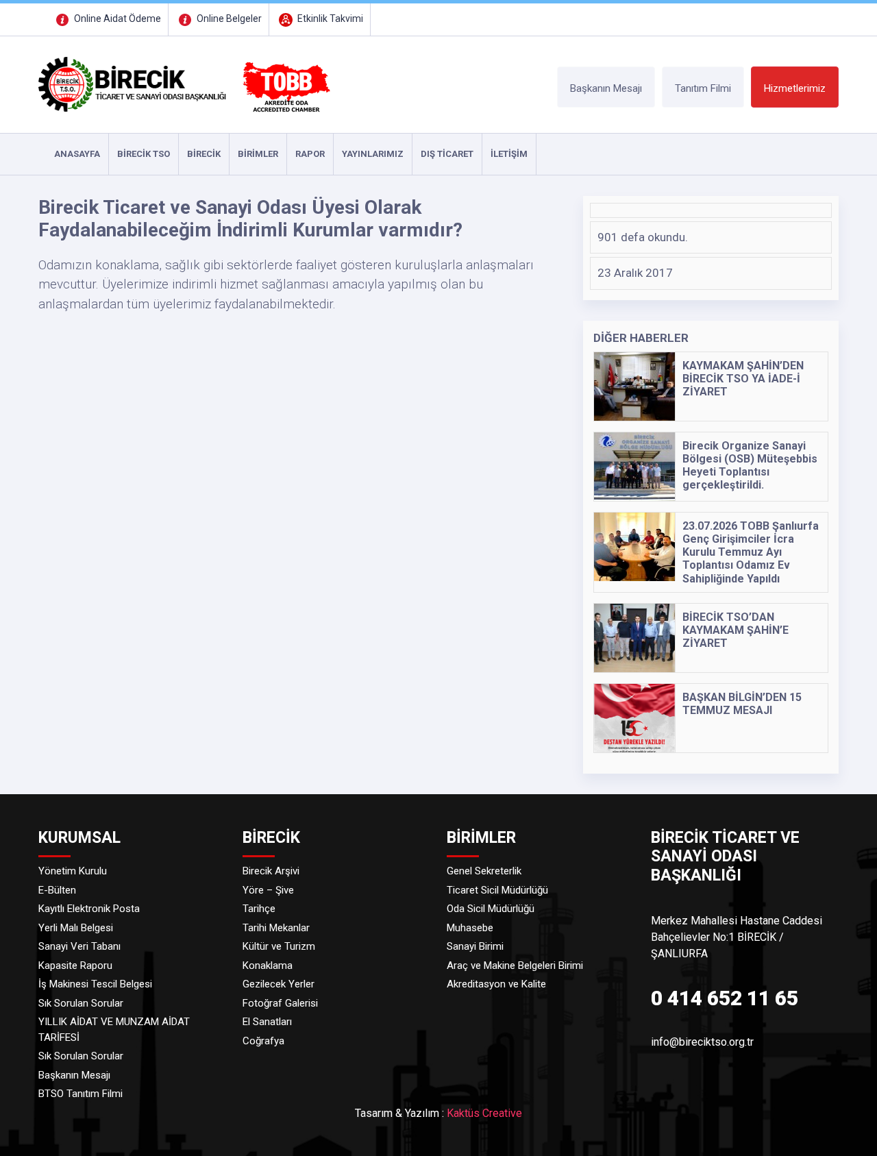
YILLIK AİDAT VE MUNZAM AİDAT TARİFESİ (114, 1030)
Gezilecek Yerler (278, 984)
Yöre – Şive (268, 890)
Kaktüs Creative (484, 1113)
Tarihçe (259, 908)
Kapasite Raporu (75, 965)
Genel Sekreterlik (484, 871)
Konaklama (268, 965)
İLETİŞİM (509, 154)
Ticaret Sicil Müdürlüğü (497, 890)
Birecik (204, 154)
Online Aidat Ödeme (116, 18)
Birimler (258, 154)
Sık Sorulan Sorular (80, 1003)
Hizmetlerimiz (795, 88)
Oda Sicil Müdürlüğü (490, 908)
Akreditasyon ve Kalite (496, 984)
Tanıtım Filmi (703, 88)
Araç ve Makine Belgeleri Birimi (515, 965)
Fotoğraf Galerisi (280, 1003)
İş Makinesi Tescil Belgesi (95, 984)
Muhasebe (470, 928)
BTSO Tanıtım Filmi (80, 1093)
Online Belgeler (228, 18)
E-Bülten (57, 890)
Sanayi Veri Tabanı (79, 946)
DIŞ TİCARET (447, 154)
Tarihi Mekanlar (276, 928)
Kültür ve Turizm (279, 946)
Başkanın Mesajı (606, 88)
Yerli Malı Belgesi (75, 928)
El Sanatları (267, 1022)
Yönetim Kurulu (72, 871)
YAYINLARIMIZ (373, 154)
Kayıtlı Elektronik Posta (89, 908)
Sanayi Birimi (475, 946)
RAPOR (310, 154)
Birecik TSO (143, 154)
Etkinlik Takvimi (329, 18)
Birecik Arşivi (271, 871)
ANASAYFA (77, 154)
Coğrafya (263, 1041)
